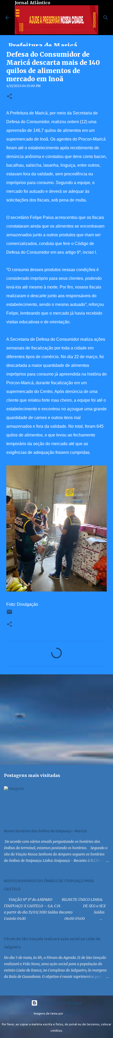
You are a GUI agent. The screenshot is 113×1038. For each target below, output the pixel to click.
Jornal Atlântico (32, 2)
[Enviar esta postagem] (9, 614)
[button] (9, 96)
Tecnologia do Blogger (60, 1003)
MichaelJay (72, 1013)
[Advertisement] (56, 719)
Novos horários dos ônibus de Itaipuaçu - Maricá (45, 831)
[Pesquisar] (105, 17)
